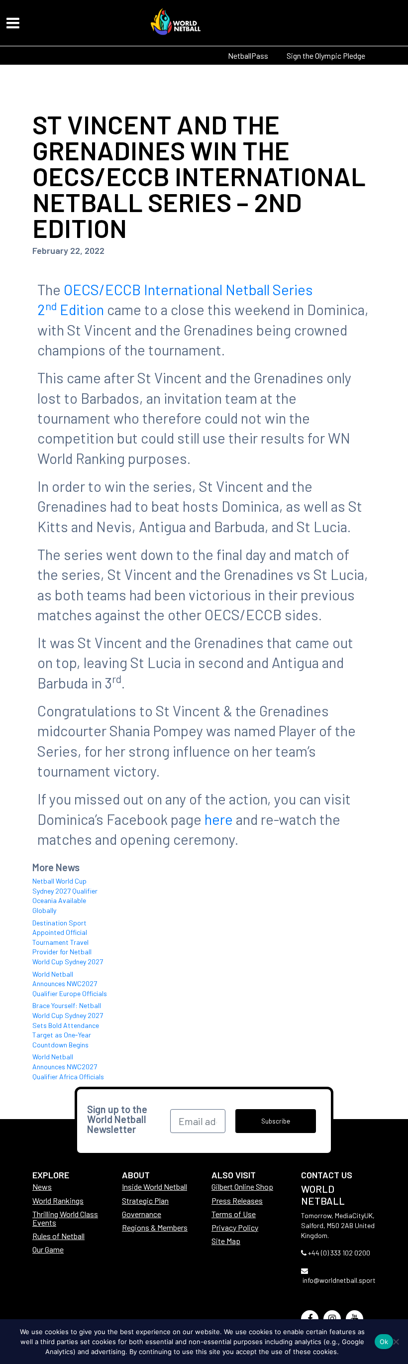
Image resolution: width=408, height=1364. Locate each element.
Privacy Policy (234, 1227)
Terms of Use (233, 1214)
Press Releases (237, 1200)
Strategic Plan (145, 1200)
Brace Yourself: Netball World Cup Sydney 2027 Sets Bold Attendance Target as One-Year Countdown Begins (67, 1024)
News (42, 1186)
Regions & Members (155, 1227)
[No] (396, 1342)
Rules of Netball (58, 1236)
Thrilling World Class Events (65, 1218)
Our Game (48, 1249)
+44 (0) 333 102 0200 (339, 1253)
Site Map (225, 1241)
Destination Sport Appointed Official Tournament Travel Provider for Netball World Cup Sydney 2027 (67, 942)
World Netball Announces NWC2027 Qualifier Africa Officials (68, 1066)
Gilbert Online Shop (242, 1186)
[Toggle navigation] (13, 23)
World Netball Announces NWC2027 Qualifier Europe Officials (69, 984)
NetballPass (248, 55)
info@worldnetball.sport (339, 1280)
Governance (141, 1214)
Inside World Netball (154, 1186)
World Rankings (58, 1200)
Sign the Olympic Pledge (326, 55)
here (218, 819)
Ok (384, 1342)
